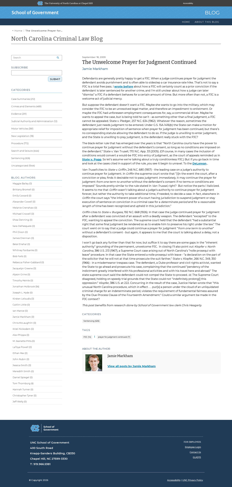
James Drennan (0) (23, 238)
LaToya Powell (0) (22, 347)
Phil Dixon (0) (20, 232)
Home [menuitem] (186, 22)
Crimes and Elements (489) (26, 106)
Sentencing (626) (91, 321)
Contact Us (195, 452)
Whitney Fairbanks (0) (25, 250)
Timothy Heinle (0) (23, 280)
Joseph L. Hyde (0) (23, 292)
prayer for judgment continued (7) (114, 337)
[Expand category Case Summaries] (60, 99)
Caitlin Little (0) (21, 305)
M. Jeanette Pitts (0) (24, 341)
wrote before (123, 86)
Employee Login (193, 447)
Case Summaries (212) (23, 99)
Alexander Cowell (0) (24, 201)
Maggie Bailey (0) (22, 183)
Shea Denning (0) (22, 220)
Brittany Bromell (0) (24, 189)
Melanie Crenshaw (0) (25, 208)
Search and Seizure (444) (25, 151)
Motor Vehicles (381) (22, 128)
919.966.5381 (41, 464)
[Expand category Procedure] (60, 143)
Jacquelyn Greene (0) (24, 268)
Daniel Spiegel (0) (23, 377)
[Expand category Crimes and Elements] (60, 106)
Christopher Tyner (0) (25, 395)
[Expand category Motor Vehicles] (60, 128)
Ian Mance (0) (20, 311)
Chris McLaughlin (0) (24, 323)
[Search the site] (57, 57)
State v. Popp (91, 159)
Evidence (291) (19, 114)
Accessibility (188, 3)
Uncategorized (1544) (23, 165)
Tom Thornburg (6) (23, 383)
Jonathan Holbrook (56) (26, 286)
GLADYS (197, 457)
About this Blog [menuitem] (207, 22)
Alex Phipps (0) (21, 335)
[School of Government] (44, 428)
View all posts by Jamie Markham (132, 366)
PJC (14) (87, 337)
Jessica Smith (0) (22, 365)
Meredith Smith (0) (23, 371)
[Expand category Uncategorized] (60, 165)
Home (18, 30)
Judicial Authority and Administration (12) (34, 121)
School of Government (35, 12)
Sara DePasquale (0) (24, 226)
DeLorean (199, 163)
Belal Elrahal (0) (21, 244)
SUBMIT (55, 79)
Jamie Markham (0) (23, 317)
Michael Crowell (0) (23, 214)
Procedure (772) (20, 143)
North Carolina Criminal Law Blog (57, 38)
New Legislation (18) (22, 136)
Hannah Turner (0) (23, 389)
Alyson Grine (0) (21, 274)
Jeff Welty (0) (20, 401)
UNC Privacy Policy (192, 480)
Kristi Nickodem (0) (23, 329)
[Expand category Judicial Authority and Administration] (60, 121)
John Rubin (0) (21, 359)
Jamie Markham (95, 69)
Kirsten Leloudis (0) (23, 298)
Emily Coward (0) (22, 195)
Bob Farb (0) (19, 256)
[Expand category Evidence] (60, 114)
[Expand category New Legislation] (60, 136)
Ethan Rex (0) (20, 353)
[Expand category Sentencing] (60, 158)
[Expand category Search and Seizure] (60, 151)
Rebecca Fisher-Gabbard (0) (28, 262)
